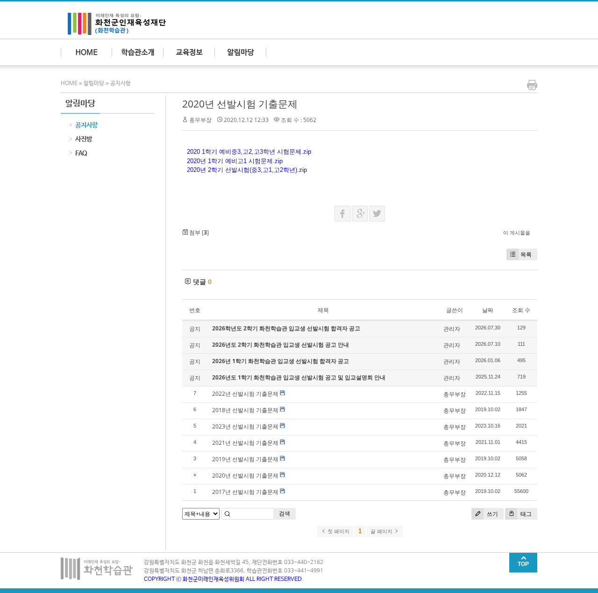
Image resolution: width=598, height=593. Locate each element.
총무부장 (200, 120)
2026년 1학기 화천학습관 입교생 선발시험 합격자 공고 (280, 361)
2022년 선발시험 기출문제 (245, 394)
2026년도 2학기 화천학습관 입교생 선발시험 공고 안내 (280, 345)
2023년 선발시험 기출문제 (245, 426)
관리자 (451, 329)
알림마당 (94, 83)
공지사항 (120, 83)
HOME (70, 83)
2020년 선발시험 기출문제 (240, 103)
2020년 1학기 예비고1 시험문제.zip (235, 160)
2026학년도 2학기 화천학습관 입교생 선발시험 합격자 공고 (286, 328)
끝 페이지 (382, 531)
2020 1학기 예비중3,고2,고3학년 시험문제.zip (249, 151)
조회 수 (521, 310)
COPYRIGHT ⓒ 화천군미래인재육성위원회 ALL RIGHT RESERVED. (224, 579)
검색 (284, 513)
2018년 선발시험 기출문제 (245, 410)
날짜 (487, 310)
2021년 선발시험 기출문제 (245, 443)
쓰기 (491, 514)
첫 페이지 (337, 531)
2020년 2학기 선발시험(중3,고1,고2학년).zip (247, 169)
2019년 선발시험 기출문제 (245, 459)
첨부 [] (198, 232)
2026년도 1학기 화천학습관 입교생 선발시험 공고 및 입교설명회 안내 (298, 377)
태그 (525, 514)
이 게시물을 (516, 232)
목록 (526, 254)
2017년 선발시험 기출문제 (245, 492)
